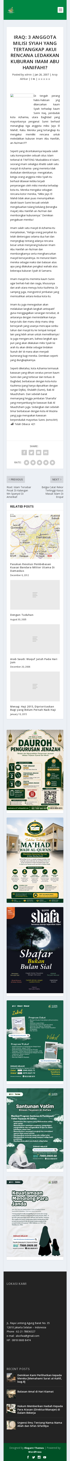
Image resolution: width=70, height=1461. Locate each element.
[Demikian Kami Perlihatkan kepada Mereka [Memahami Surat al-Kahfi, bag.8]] (11, 1377)
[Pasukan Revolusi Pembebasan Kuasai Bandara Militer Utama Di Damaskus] (35, 536)
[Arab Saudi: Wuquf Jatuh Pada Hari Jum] (35, 639)
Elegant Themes (34, 1447)
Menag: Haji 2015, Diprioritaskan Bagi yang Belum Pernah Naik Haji (33, 708)
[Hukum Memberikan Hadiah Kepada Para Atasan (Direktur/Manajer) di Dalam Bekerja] (11, 1408)
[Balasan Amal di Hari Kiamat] (11, 1393)
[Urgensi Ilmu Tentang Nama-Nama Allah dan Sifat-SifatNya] (11, 1425)
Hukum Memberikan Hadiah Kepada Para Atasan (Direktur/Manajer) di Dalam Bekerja (40, 1409)
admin (28, 74)
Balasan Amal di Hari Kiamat (35, 1391)
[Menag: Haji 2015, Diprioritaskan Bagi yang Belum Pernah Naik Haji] (35, 686)
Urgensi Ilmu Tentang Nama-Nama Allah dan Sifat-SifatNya (39, 1424)
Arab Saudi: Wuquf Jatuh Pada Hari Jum (33, 660)
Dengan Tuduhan (21, 615)
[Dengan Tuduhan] (35, 595)
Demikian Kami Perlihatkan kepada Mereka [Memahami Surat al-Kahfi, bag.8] (39, 1378)
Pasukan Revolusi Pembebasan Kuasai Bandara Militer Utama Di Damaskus (32, 567)
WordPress (34, 1451)
